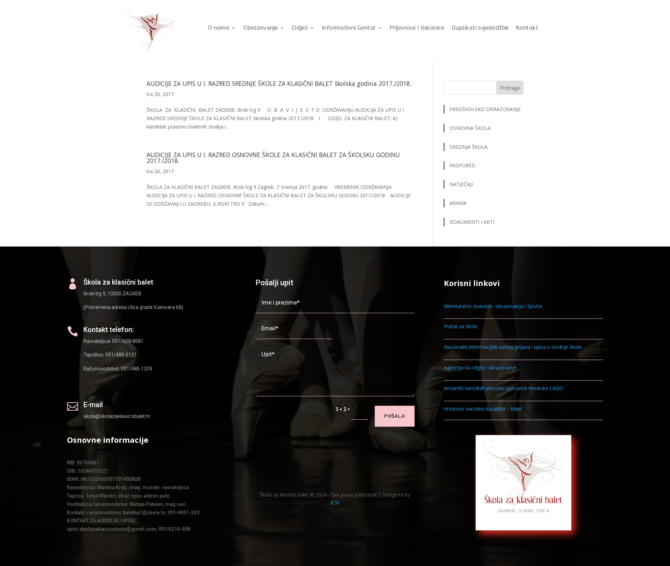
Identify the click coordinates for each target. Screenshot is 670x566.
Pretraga (510, 87)
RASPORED (463, 165)
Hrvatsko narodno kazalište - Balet (483, 408)
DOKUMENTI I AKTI (471, 222)
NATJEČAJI (461, 184)
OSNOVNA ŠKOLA (470, 128)
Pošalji (394, 416)
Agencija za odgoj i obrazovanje (480, 367)
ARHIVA (458, 203)
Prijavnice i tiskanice (416, 27)
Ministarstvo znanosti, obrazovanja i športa (493, 306)
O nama (219, 27)
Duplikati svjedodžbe (480, 27)
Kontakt (527, 27)
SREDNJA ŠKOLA (468, 147)
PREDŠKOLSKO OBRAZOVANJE (485, 109)
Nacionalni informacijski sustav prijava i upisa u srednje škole (512, 347)
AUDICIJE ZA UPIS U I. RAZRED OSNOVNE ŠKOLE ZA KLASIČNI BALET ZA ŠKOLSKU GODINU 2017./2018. (273, 157)
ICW (335, 502)
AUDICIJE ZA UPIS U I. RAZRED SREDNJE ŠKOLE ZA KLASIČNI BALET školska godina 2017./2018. (279, 83)
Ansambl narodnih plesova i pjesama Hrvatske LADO (503, 388)
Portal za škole (460, 326)
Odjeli (300, 27)
